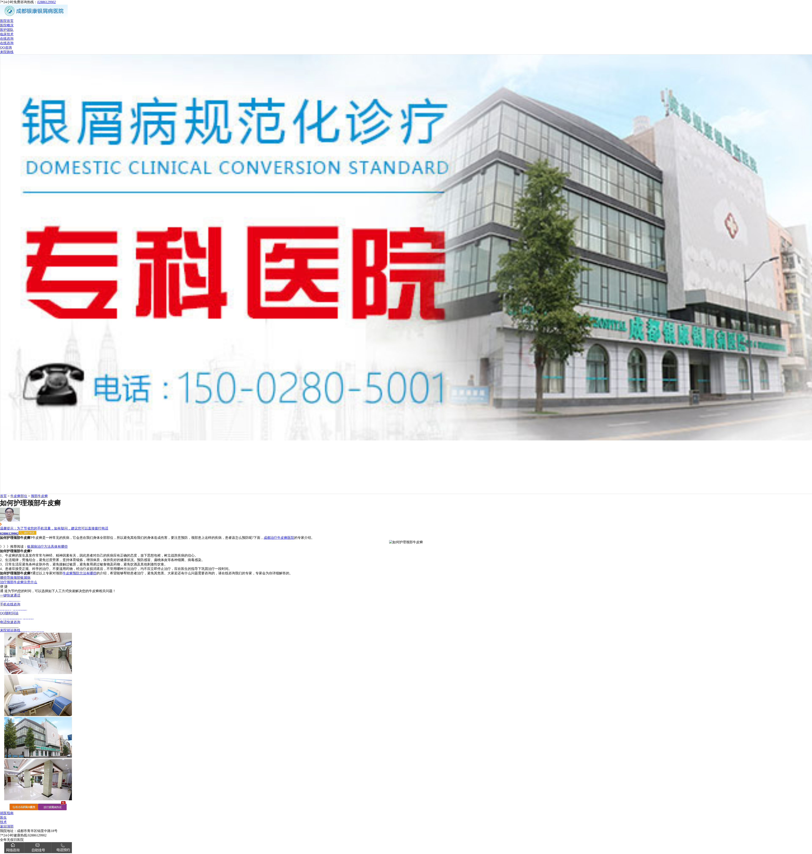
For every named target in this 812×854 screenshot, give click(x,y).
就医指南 (7, 813)
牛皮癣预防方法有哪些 (79, 573)
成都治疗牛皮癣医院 (279, 537)
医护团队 (7, 30)
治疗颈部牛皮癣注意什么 (18, 582)
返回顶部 (7, 826)
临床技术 (7, 34)
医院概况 (7, 25)
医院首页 (7, 21)
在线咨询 (7, 38)
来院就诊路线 (22, 630)
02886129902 (46, 2)
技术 (3, 822)
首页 (3, 496)
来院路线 (7, 52)
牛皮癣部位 (18, 496)
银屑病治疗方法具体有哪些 (47, 546)
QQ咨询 (6, 47)
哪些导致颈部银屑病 (15, 577)
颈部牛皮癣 (39, 496)
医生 (3, 817)
